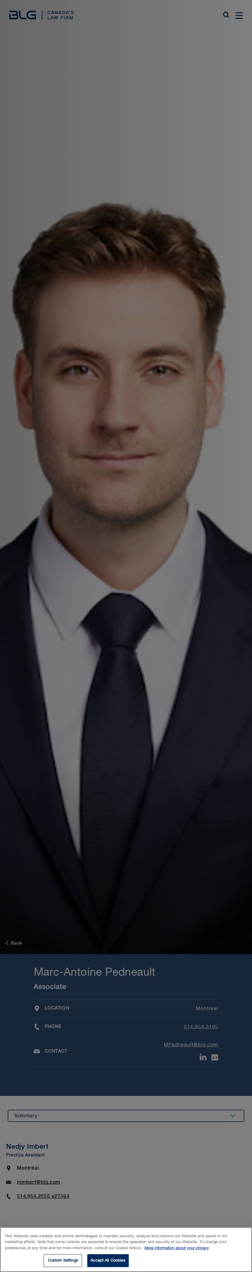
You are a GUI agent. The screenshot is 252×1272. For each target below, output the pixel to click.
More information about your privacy (176, 1248)
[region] (126, 1249)
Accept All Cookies (108, 1260)
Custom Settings (63, 1260)
